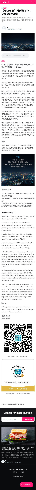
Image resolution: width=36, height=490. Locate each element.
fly (8, 27)
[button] (33, 2)
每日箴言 (3, 8)
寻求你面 (15, 472)
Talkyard (20, 404)
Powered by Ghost (18, 476)
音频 (3, 61)
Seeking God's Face (15, 469)
